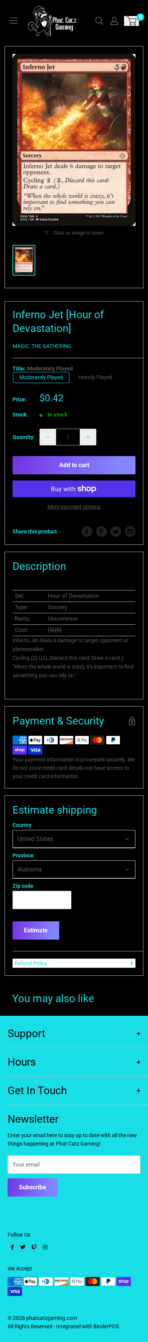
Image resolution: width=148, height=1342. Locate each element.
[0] (132, 21)
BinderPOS (106, 1326)
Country (22, 825)
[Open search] (99, 21)
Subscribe (32, 1187)
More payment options (74, 507)
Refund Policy (31, 963)
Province (23, 855)
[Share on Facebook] (87, 531)
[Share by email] (130, 531)
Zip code (23, 886)
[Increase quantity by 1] (88, 437)
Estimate (36, 930)
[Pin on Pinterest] (101, 531)
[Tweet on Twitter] (115, 531)
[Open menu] (14, 20)
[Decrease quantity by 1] (48, 437)
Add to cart (74, 465)
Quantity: (24, 437)
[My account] (114, 21)
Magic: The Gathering (42, 346)
